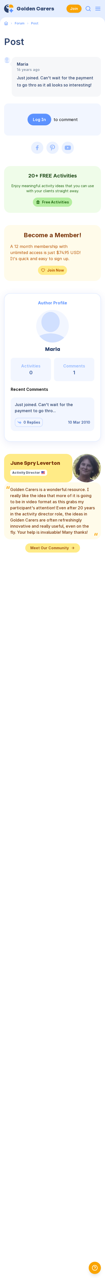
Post (34, 23)
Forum (19, 23)
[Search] (88, 8)
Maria (22, 64)
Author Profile (52, 302)
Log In (39, 119)
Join (74, 8)
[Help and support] (95, 1268)
